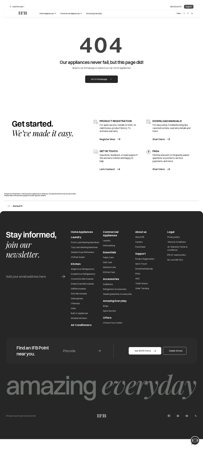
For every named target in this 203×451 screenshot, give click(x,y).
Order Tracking (142, 288)
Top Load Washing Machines (84, 247)
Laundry (106, 240)
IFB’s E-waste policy (176, 255)
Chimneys (75, 303)
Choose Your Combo (112, 322)
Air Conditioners (81, 325)
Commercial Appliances (110, 233)
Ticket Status (141, 283)
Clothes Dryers (78, 257)
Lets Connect (107, 169)
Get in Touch (141, 264)
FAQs (137, 273)
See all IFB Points (143, 350)
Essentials (109, 252)
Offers (178, 13)
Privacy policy (173, 237)
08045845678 (175, 7)
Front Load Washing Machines (85, 242)
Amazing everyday (94, 13)
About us (141, 232)
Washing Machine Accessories (117, 294)
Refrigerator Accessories (114, 289)
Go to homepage (99, 79)
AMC (137, 278)
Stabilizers (108, 284)
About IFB (139, 237)
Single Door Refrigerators (82, 269)
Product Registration (144, 259)
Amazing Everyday (115, 301)
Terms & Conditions (176, 242)
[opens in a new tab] (169, 416)
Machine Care (109, 267)
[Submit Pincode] (99, 351)
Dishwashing (109, 245)
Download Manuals (144, 268)
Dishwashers (77, 298)
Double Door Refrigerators (83, 274)
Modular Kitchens (79, 318)
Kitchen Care (109, 272)
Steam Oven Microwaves (82, 283)
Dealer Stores (175, 350)
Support (189, 7)
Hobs (73, 308)
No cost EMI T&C (175, 259)
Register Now (107, 139)
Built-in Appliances (79, 313)
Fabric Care (108, 257)
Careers (139, 242)
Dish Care (107, 262)
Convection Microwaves (82, 279)
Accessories (111, 279)
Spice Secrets (109, 311)
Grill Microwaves (78, 288)
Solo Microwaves (79, 293)
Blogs (105, 306)
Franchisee (140, 247)
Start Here (158, 139)
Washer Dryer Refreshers (82, 252)
